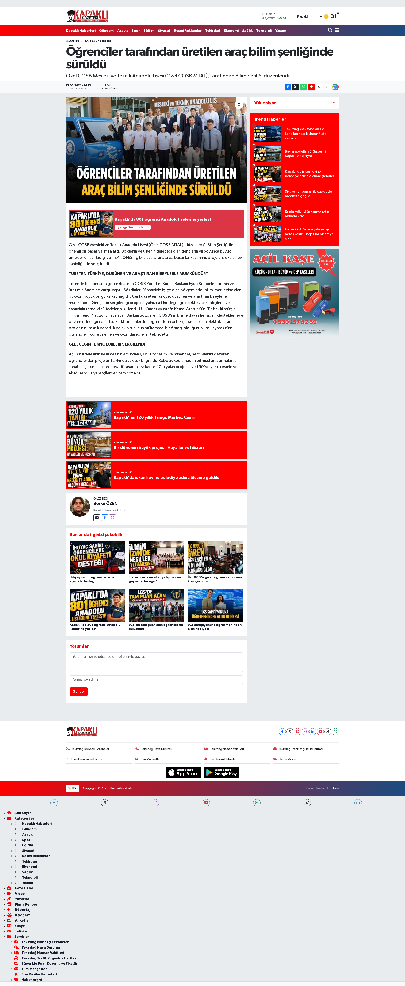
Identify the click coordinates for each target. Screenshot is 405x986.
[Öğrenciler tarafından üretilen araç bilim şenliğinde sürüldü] (156, 150)
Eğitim (148, 30)
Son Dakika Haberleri (223, 759)
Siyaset (164, 30)
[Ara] (330, 30)
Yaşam (280, 30)
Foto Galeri (24, 888)
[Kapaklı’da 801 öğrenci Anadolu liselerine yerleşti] (97, 605)
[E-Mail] (96, 517)
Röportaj (22, 910)
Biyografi (22, 915)
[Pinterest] (297, 731)
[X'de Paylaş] (295, 87)
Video (19, 894)
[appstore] (184, 772)
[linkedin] (358, 802)
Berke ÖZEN (105, 503)
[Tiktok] (327, 731)
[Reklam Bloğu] (294, 293)
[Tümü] (333, 103)
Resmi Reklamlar (188, 30)
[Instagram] (112, 517)
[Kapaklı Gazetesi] (87, 16)
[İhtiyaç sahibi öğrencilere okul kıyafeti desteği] (97, 557)
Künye (19, 926)
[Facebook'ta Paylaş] (288, 87)
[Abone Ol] (335, 87)
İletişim (20, 931)
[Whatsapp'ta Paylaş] (303, 87)
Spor (136, 30)
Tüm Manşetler (150, 759)
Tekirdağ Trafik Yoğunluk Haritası (300, 749)
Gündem (106, 30)
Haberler (72, 41)
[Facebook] (104, 517)
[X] (289, 731)
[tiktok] (307, 802)
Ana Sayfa (22, 813)
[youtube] (206, 802)
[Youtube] (320, 731)
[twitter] (104, 802)
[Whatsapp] (335, 731)
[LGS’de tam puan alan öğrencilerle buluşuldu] (156, 605)
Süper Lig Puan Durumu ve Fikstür (49, 963)
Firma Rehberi (26, 904)
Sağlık (247, 30)
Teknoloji (264, 30)
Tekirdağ (212, 30)
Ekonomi (231, 30)
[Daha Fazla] (311, 87)
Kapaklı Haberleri (81, 30)
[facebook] (54, 802)
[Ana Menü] (336, 30)
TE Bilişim (333, 788)
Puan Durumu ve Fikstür (87, 759)
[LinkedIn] (312, 731)
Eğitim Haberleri (98, 41)
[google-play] (221, 772)
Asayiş (122, 30)
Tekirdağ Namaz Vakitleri (227, 749)
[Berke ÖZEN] (80, 506)
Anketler (22, 920)
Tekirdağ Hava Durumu (156, 749)
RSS (74, 788)
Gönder (79, 691)
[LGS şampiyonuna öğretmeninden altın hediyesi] (215, 605)
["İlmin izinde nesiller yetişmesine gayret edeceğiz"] (156, 557)
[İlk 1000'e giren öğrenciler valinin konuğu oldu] (215, 557)
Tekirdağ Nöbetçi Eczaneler (90, 749)
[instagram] (155, 802)
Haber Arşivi (287, 759)
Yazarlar (21, 899)
